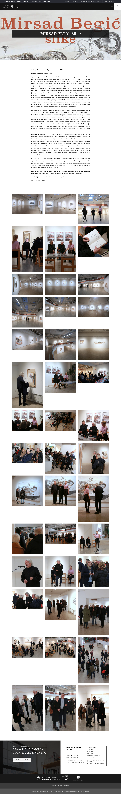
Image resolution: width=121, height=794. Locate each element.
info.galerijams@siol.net (78, 762)
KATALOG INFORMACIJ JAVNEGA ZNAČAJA (96, 761)
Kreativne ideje (85, 791)
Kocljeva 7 (69, 750)
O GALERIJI (90, 749)
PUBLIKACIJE (90, 754)
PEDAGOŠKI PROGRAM (93, 756)
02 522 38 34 (74, 755)
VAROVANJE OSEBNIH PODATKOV (96, 766)
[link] (48, 778)
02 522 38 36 (74, 758)
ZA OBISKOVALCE (92, 747)
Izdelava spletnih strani (73, 791)
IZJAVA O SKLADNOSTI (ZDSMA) (96, 764)
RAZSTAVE (90, 751)
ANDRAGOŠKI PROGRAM (94, 758)
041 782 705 (78, 760)
